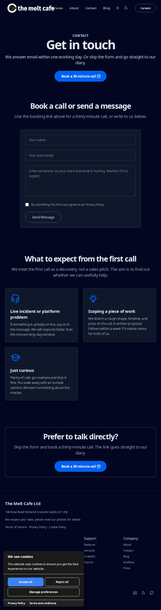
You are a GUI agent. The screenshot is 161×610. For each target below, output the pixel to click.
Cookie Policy (57, 527)
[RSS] (143, 593)
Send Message (43, 217)
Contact (90, 8)
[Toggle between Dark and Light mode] (117, 8)
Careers (145, 8)
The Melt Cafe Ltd (22, 503)
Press (126, 568)
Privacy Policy (38, 527)
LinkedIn (89, 556)
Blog (106, 8)
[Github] (152, 593)
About (74, 8)
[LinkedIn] (135, 593)
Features (89, 545)
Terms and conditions (42, 603)
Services (57, 8)
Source (88, 562)
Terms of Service (16, 527)
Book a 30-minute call (78, 76)
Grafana (128, 562)
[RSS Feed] (126, 8)
